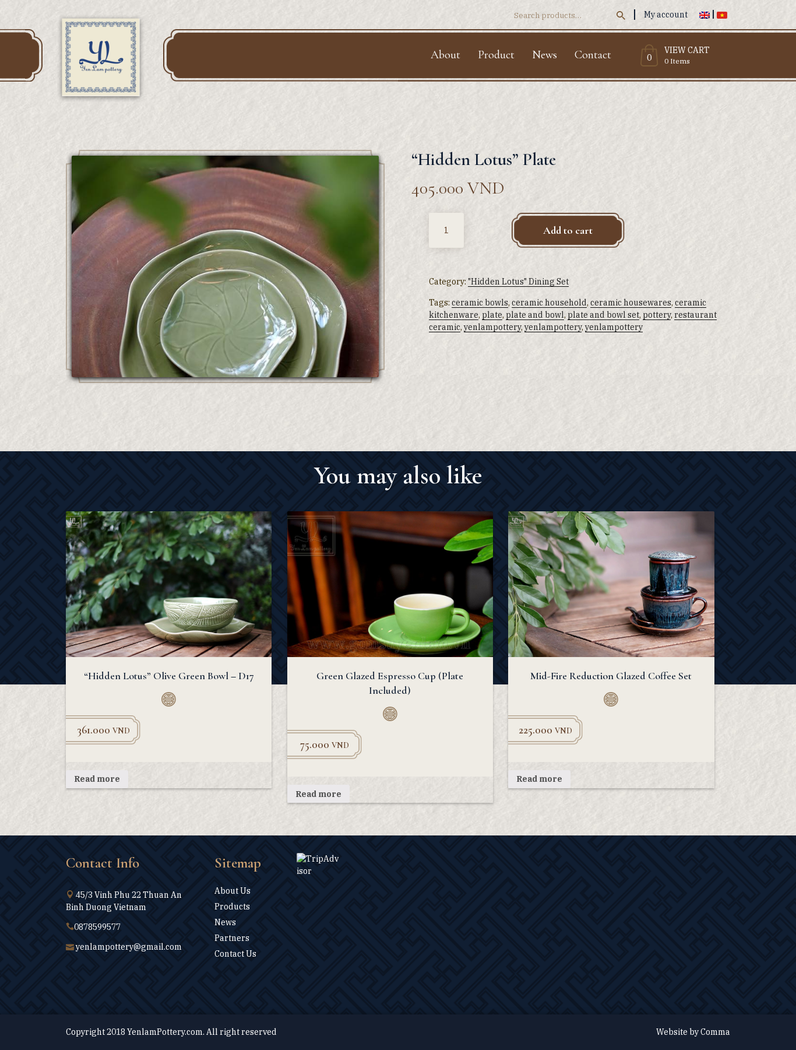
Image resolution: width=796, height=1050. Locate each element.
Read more (97, 779)
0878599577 (97, 927)
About (445, 55)
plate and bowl (535, 315)
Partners (231, 938)
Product (496, 55)
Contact (593, 55)
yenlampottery (492, 327)
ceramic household (549, 302)
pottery (657, 315)
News (544, 55)
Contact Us (235, 954)
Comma (715, 1032)
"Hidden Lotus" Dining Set (518, 281)
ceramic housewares (630, 302)
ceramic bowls (480, 302)
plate (492, 315)
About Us (232, 891)
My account (666, 14)
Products (232, 906)
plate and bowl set (603, 315)
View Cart (687, 50)
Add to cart (568, 230)
